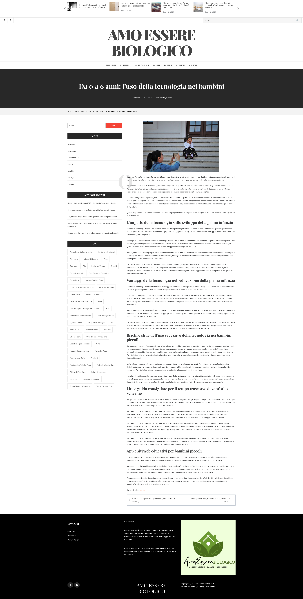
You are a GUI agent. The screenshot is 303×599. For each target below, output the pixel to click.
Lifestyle (180, 65)
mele (112, 322)
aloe (106, 259)
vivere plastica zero (104, 386)
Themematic (210, 586)
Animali (193, 65)
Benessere (125, 65)
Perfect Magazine (195, 586)
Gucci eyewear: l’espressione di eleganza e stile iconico (210, 500)
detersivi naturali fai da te (81, 301)
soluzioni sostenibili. (91, 379)
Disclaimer (71, 535)
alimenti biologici (91, 259)
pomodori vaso (101, 351)
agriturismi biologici (106, 252)
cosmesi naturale (106, 287)
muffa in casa (75, 329)
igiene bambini (76, 322)
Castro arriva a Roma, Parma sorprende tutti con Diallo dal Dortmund (176, 5)
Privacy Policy (73, 540)
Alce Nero (74, 259)
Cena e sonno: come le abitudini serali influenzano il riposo (91, 210)
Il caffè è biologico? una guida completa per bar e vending (153, 500)
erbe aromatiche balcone (80, 315)
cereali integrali (76, 273)
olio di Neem (75, 337)
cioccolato (74, 280)
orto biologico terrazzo (80, 344)
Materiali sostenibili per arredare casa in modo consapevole (135, 4)
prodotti (94, 358)
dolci (100, 301)
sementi (73, 379)
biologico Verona (98, 266)
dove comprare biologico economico (85, 308)
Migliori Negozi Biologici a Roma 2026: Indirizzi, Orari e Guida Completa (92, 225)
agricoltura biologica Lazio (81, 252)
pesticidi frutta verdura (79, 351)
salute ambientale (98, 372)
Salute (156, 65)
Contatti (71, 531)
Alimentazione (142, 65)
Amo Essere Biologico (151, 42)
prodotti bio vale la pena (80, 365)
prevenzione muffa (77, 358)
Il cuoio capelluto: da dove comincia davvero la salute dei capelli (92, 233)
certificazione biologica (99, 273)
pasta (98, 344)
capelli (114, 266)
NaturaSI (107, 329)
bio (84, 266)
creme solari (75, 294)
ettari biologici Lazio (105, 315)
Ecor (108, 308)
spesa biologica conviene (80, 386)
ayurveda (73, 266)
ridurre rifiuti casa (77, 372)
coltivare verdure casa (94, 280)
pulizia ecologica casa (105, 365)
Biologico (111, 65)
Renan (169, 98)
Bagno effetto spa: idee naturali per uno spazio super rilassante (92, 6)
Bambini (168, 65)
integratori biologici (96, 322)
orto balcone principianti (96, 337)
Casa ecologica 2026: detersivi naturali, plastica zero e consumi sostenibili (219, 5)
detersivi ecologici (93, 294)
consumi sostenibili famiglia (82, 287)
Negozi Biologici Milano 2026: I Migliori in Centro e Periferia (91, 203)
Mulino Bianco (92, 329)
